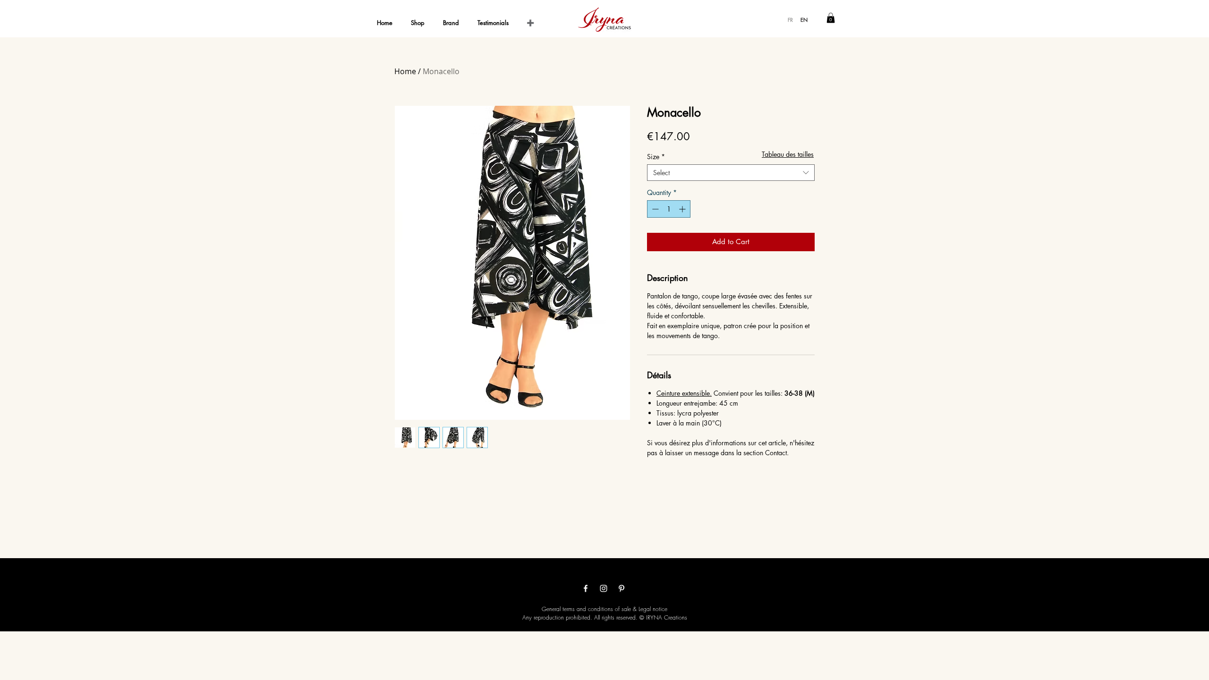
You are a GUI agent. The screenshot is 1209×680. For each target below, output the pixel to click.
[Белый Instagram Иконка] (603, 588)
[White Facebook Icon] (585, 588)
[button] (830, 18)
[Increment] (683, 209)
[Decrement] (654, 209)
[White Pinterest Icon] (621, 588)
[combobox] (731, 172)
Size (656, 157)
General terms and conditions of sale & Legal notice (604, 609)
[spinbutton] (668, 209)
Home (405, 71)
